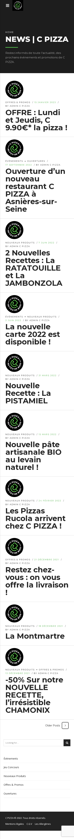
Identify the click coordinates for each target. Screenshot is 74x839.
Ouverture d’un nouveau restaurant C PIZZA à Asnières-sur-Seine (35, 190)
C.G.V (29, 823)
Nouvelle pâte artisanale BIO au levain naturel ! (33, 456)
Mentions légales (14, 823)
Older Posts (52, 725)
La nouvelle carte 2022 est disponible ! (32, 334)
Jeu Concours (11, 767)
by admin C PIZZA (17, 106)
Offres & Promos (17, 102)
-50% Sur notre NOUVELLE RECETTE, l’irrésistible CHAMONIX (34, 695)
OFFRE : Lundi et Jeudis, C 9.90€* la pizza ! (36, 120)
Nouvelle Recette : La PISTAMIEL (28, 393)
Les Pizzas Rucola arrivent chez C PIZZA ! (35, 518)
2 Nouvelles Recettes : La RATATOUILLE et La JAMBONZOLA (33, 268)
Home (9, 32)
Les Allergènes (43, 823)
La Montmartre (35, 636)
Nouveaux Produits (20, 242)
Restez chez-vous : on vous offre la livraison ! (37, 581)
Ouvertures (36, 161)
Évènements (14, 161)
